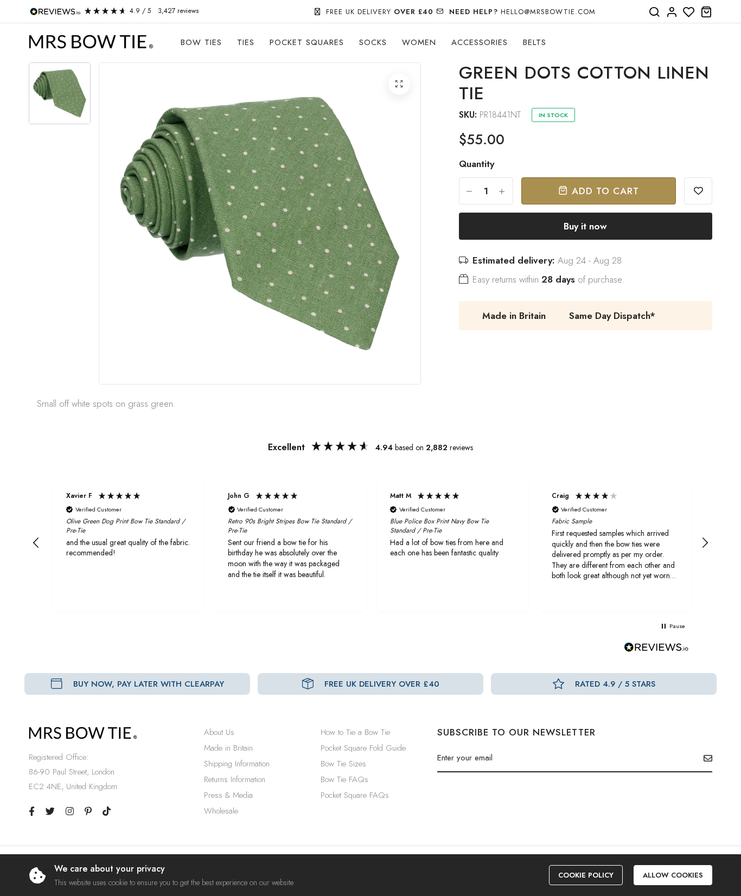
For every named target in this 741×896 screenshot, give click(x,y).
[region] (370, 543)
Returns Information (234, 779)
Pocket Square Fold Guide (363, 748)
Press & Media (228, 795)
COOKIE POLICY (586, 875)
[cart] (706, 12)
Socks (373, 42)
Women (419, 42)
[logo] (91, 42)
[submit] (703, 758)
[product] (399, 84)
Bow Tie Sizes (343, 764)
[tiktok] (107, 811)
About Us (219, 732)
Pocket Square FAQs (355, 795)
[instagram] (70, 811)
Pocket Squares (307, 42)
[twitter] (50, 811)
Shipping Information (237, 764)
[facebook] (32, 811)
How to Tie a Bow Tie (355, 732)
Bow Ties (201, 42)
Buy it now (585, 226)
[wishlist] (689, 12)
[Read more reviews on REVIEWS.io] (656, 650)
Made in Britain (228, 748)
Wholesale (221, 811)
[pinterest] (88, 811)
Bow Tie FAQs (344, 779)
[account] (672, 12)
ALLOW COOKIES (673, 875)
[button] (36, 543)
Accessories (479, 42)
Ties (245, 42)
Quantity (476, 163)
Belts (534, 42)
